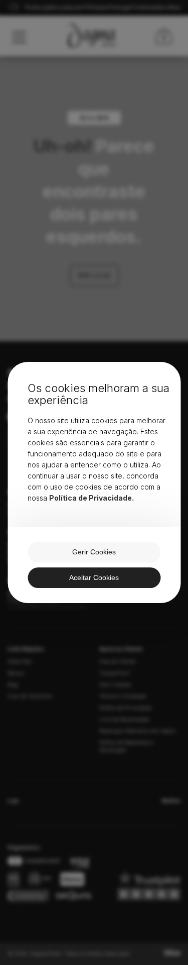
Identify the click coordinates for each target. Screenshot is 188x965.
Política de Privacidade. (91, 498)
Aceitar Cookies (94, 577)
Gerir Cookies (94, 552)
